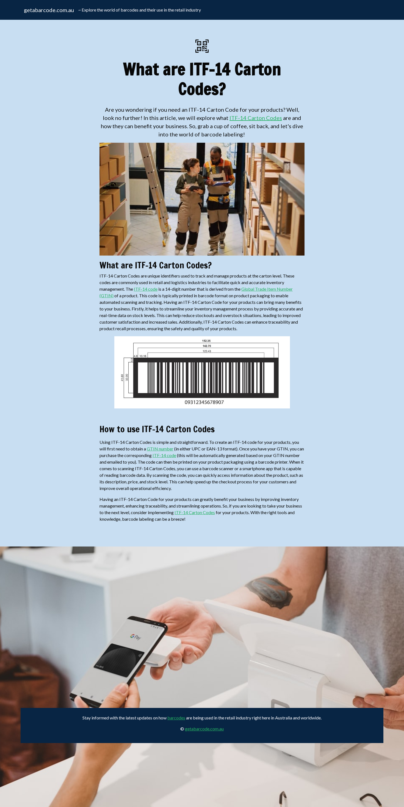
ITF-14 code (145, 289)
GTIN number (160, 448)
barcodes (176, 717)
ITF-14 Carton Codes (255, 117)
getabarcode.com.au (49, 10)
